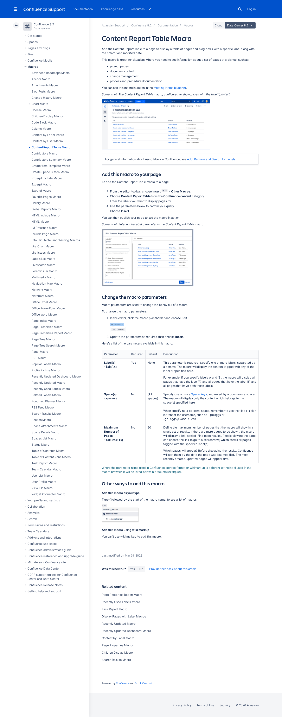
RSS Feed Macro (43, 407)
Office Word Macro (44, 314)
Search (240, 9)
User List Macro (42, 475)
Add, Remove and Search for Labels (211, 159)
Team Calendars (38, 531)
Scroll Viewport (143, 683)
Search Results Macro (46, 413)
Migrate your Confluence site (46, 562)
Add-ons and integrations (44, 537)
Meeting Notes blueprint (170, 87)
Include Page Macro (45, 234)
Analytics (33, 512)
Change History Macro (47, 97)
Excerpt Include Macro (47, 178)
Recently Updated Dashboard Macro (56, 376)
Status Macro (40, 444)
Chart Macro (40, 104)
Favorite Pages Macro (46, 196)
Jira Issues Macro (43, 252)
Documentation (82, 9)
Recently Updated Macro (48, 382)
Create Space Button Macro (50, 172)
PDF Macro (39, 358)
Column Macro (41, 128)
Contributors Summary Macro (51, 159)
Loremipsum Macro (44, 271)
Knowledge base (112, 9)
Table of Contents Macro (48, 450)
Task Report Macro (44, 463)
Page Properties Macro (47, 327)
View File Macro (42, 488)
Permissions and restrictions (46, 525)
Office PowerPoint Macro (48, 308)
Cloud (219, 25)
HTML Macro (40, 221)
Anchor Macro (41, 79)
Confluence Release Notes (45, 585)
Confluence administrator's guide (49, 550)
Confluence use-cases (42, 543)
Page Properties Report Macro (52, 333)
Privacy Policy (182, 705)
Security (224, 705)
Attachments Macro (45, 85)
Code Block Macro (44, 122)
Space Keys (199, 394)
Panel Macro (40, 351)
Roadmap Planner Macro (48, 401)
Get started (35, 35)
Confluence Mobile (39, 60)
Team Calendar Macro (46, 469)
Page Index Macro (44, 320)
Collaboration (36, 506)
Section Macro (41, 419)
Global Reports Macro (46, 209)
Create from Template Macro (51, 165)
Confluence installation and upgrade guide (55, 556)
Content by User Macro (47, 141)
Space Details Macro (45, 432)
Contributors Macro (44, 153)
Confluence (122, 683)
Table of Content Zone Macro (51, 457)
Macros (32, 66)
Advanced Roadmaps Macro (51, 73)
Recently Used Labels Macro (51, 389)
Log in (251, 9)
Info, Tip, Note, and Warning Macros (56, 240)
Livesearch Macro (43, 265)
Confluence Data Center (43, 568)
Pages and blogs (38, 48)
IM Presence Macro (44, 227)
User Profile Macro (44, 481)
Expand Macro (41, 190)
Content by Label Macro (48, 135)
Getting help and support (44, 591)
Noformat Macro (42, 296)
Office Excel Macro (44, 302)
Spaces (32, 42)
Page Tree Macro (43, 339)
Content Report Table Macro (51, 147)
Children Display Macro (47, 116)
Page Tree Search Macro (48, 345)
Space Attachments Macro (49, 426)
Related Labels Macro (46, 395)
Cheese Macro (41, 110)
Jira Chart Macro (43, 246)
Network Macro (42, 289)
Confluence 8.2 (44, 24)
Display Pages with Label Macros (124, 616)
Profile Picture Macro (45, 370)
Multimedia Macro (43, 277)
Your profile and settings (43, 500)
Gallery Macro (41, 203)
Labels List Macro (43, 258)
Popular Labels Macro (46, 364)
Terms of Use (205, 705)
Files (30, 54)
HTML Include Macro (45, 215)
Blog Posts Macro (43, 91)
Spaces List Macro (44, 438)
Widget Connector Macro (48, 494)
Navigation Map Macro (47, 283)
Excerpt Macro (41, 184)
